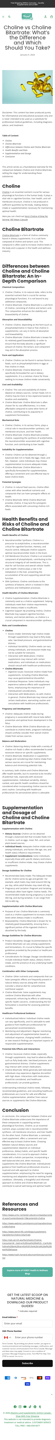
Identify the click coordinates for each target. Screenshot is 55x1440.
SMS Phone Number (12, 1331)
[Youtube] (25, 1406)
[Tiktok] (30, 1406)
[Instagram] (20, 1406)
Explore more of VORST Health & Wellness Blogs (27, 1272)
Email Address (10, 1317)
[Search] (9, 17)
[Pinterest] (35, 1406)
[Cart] (52, 17)
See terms (19, 1356)
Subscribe (27, 1363)
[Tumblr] (40, 1406)
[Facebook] (15, 1406)
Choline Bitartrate (10, 235)
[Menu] (3, 16)
